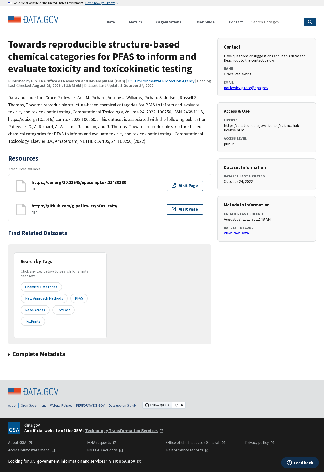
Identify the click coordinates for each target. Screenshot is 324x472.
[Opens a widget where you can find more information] (300, 463)
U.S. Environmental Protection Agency (161, 80)
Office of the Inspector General (193, 442)
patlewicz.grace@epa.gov (246, 87)
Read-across (35, 310)
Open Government (33, 405)
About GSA (17, 442)
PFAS (79, 298)
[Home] (33, 20)
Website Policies (61, 405)
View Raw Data (236, 232)
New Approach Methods (44, 298)
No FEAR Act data (102, 449)
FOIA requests (99, 442)
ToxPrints (32, 321)
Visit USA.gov (122, 461)
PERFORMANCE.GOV (90, 405)
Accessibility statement (29, 449)
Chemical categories (41, 287)
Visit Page (188, 185)
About (12, 405)
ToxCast (63, 310)
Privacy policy (257, 442)
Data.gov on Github (122, 405)
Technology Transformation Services (121, 430)
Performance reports (185, 449)
